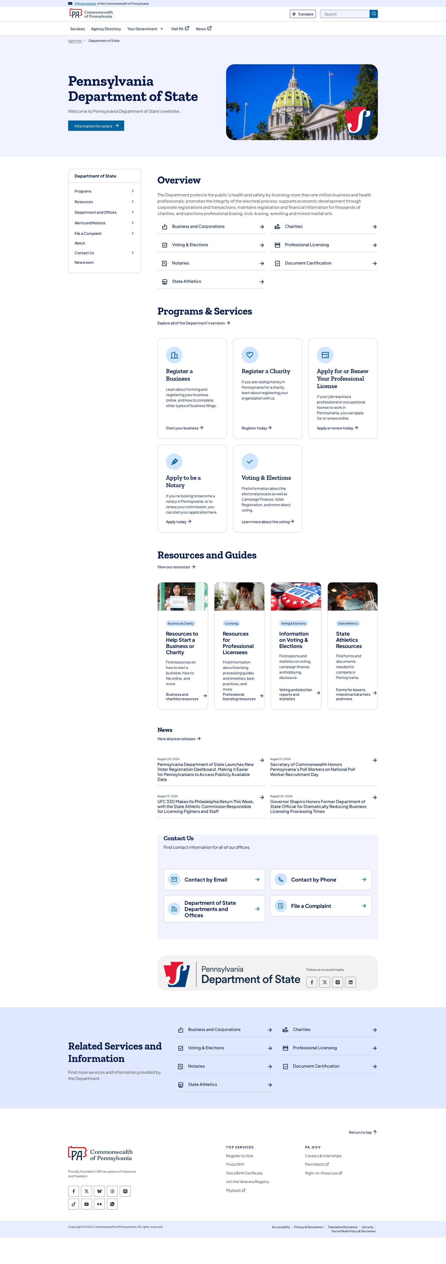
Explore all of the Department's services (191, 323)
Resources (84, 201)
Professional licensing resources (239, 696)
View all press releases (176, 738)
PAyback (233, 1190)
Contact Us (84, 253)
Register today (254, 428)
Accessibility (281, 1227)
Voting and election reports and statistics (295, 694)
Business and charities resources (182, 696)
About (80, 243)
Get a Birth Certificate (244, 1173)
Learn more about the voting (266, 521)
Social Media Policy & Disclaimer (354, 1231)
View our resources (173, 566)
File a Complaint (88, 233)
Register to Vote (239, 1156)
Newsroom (84, 262)
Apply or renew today (335, 428)
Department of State (95, 175)
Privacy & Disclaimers (309, 1227)
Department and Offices (95, 212)
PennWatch (315, 1164)
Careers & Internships (323, 1156)
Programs (83, 191)
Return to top (360, 1132)
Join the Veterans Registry (247, 1181)
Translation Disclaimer (343, 1227)
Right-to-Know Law (321, 1173)
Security (367, 1227)
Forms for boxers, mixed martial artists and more (353, 694)
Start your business (182, 428)
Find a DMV (235, 1164)
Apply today (176, 521)
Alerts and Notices (90, 223)
